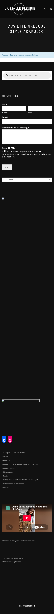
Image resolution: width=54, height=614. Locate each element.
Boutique (6, 460)
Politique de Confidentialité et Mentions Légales (21, 480)
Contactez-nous (9, 468)
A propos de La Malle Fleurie (14, 453)
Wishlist (6, 487)
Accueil (6, 456)
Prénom (5, 112)
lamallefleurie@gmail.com (11, 561)
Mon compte (8, 472)
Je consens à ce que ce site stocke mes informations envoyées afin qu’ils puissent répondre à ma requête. (26, 154)
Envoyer (7, 167)
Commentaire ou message (16, 127)
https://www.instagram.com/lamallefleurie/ (18, 541)
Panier (5, 476)
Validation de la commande (13, 483)
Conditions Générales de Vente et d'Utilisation (20, 464)
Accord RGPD (9, 148)
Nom (5, 104)
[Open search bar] (45, 8)
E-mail (6, 117)
